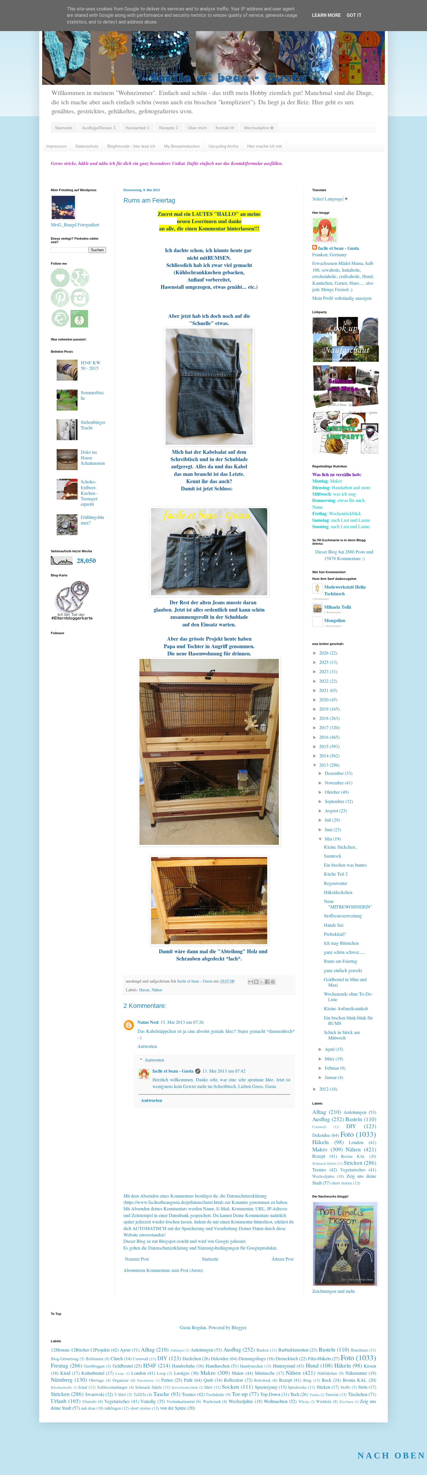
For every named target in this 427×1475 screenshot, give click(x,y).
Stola (362, 1387)
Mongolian (334, 620)
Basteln (353, 1119)
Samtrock (332, 856)
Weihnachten (276, 1401)
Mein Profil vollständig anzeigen (342, 298)
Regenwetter (335, 883)
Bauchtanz (359, 1350)
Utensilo (89, 1401)
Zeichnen (346, 1401)
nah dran (88, 1408)
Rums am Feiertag (340, 961)
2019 (324, 709)
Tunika (314, 1394)
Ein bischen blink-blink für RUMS (348, 1020)
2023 (324, 671)
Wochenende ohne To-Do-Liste (348, 996)
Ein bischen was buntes (345, 865)
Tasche (161, 1393)
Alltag (319, 1111)
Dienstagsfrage (252, 1358)
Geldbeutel (123, 1366)
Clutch (117, 1358)
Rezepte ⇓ (168, 128)
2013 (324, 765)
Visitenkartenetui (180, 1401)
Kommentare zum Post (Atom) (174, 1270)
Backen (262, 1350)
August (332, 810)
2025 (324, 662)
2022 (324, 681)
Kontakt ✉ (225, 128)
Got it (354, 15)
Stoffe (345, 1387)
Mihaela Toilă (337, 606)
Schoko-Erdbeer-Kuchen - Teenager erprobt (89, 492)
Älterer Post (282, 1259)
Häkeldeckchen (338, 892)
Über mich (197, 128)
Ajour (125, 1350)
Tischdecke (215, 1394)
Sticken (323, 1387)
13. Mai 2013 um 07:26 (182, 1022)
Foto (347, 1134)
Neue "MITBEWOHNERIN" (348, 904)
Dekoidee (321, 1135)
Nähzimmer (356, 1373)
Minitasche (265, 1373)
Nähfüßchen (327, 1373)
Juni (329, 829)
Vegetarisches (352, 1169)
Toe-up (240, 1393)
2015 (324, 746)
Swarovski (94, 1394)
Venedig (148, 1401)
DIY (351, 1126)
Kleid (65, 1373)
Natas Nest (148, 1022)
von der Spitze (173, 1408)
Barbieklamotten (293, 1350)
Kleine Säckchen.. (340, 847)
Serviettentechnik (184, 1387)
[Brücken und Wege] (345, 406)
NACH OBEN (392, 1455)
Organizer (120, 1380)
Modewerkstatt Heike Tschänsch (345, 589)
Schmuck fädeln (324, 1163)
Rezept (318, 1156)
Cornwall (319, 1126)
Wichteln (323, 1401)
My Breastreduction (182, 146)
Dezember (335, 773)
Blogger (239, 1327)
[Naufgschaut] (345, 360)
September (335, 801)
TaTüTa (140, 1394)
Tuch (294, 1394)
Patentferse (145, 1380)
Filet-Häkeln (319, 1358)
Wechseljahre (323, 1176)
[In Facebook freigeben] (267, 982)
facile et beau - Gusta (172, 1070)
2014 (324, 755)
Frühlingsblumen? (92, 520)
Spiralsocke (297, 1387)
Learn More (326, 15)
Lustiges (181, 1373)
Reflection (233, 1380)
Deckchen (191, 1358)
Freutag (59, 1365)
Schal (82, 1387)
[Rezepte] (345, 452)
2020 (324, 699)
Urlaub (59, 1400)
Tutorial (331, 1394)
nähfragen (113, 1408)
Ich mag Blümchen (341, 943)
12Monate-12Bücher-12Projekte (80, 1350)
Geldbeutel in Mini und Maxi (345, 982)
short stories (341, 1183)
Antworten (147, 1046)
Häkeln (320, 1142)
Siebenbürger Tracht (93, 425)
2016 (324, 737)
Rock (326, 1380)
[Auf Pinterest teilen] (273, 982)
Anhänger (177, 1350)
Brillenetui (94, 1358)
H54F (149, 1365)
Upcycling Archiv (223, 146)
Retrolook (262, 1380)
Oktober (333, 792)
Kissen (370, 1366)
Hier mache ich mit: (265, 146)
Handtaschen (217, 1366)
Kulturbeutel (92, 1373)
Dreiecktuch (287, 1358)
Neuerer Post (137, 1259)
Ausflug (321, 1119)
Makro (319, 1149)
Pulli (188, 1380)
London (356, 1142)
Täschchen (357, 1394)
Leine (119, 1373)
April (330, 1049)
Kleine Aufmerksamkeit (346, 1008)
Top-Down (270, 1394)
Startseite (63, 128)
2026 (324, 653)
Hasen (144, 989)
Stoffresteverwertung (343, 916)
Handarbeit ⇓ (137, 128)
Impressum (56, 146)
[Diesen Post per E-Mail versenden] (251, 982)
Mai (329, 839)
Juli (328, 820)
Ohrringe (96, 1380)
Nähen (157, 989)
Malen (237, 1373)
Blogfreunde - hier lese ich (131, 146)
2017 (324, 727)
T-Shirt (120, 1394)
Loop (161, 1373)
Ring (307, 1380)
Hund (312, 1365)
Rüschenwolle (61, 1387)
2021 (324, 690)
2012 (324, 1089)
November (335, 782)
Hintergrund (284, 1366)
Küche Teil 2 (336, 874)
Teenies (319, 1169)
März (330, 1058)
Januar (331, 1077)
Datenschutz (87, 146)
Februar (332, 1068)
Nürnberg (62, 1379)
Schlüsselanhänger (112, 1387)
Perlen (167, 1380)
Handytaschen (251, 1366)
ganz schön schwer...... (344, 952)
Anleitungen (355, 1112)
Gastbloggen (94, 1366)
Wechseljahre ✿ (259, 128)
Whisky (304, 1401)
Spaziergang (266, 1387)
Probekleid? (335, 934)
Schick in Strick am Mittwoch (342, 1035)
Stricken (353, 1162)
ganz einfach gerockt (343, 970)
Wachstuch (212, 1401)
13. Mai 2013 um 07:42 (223, 1071)
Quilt (208, 1380)
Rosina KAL (353, 1156)
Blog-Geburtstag (64, 1358)
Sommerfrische (92, 395)
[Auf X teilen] (262, 982)
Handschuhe (183, 1366)
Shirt (208, 1387)
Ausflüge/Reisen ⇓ (99, 128)
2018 (324, 718)
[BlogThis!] (256, 982)
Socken (230, 1386)
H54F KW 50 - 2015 (91, 365)
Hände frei (333, 925)
